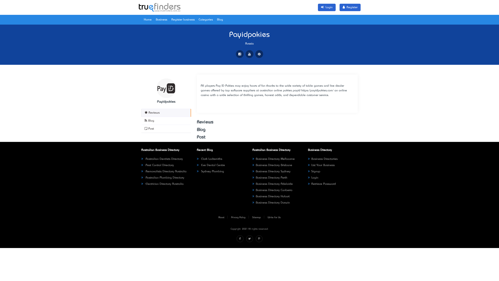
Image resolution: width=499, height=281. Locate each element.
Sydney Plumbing (212, 171)
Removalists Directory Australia (166, 171)
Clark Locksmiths (211, 159)
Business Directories (324, 159)
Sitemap (256, 217)
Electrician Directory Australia (164, 184)
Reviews (154, 112)
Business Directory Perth (271, 177)
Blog (220, 19)
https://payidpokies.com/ (317, 90)
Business (161, 19)
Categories (206, 19)
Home (148, 19)
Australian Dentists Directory (164, 159)
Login (314, 177)
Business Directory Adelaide (274, 184)
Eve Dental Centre (212, 165)
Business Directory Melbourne (275, 159)
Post (150, 128)
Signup (315, 171)
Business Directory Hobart (273, 196)
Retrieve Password (323, 184)
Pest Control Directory (159, 165)
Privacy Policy (238, 217)
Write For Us (274, 217)
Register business (183, 19)
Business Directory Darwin (273, 202)
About (221, 217)
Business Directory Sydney (273, 171)
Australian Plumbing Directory (164, 177)
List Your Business (323, 165)
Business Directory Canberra (274, 190)
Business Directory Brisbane (274, 165)
